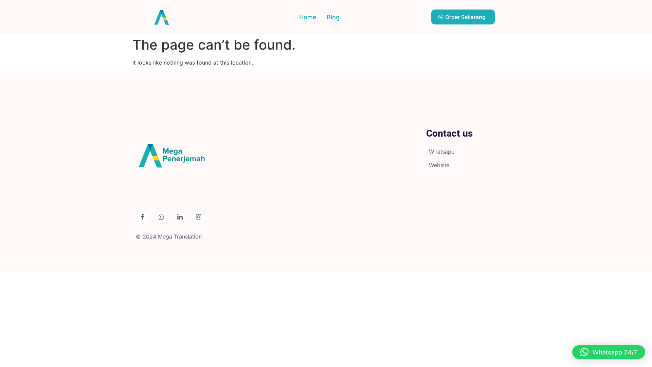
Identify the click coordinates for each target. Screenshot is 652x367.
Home (307, 17)
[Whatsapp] (161, 217)
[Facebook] (142, 217)
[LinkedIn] (180, 217)
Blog (333, 17)
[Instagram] (198, 217)
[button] (608, 352)
